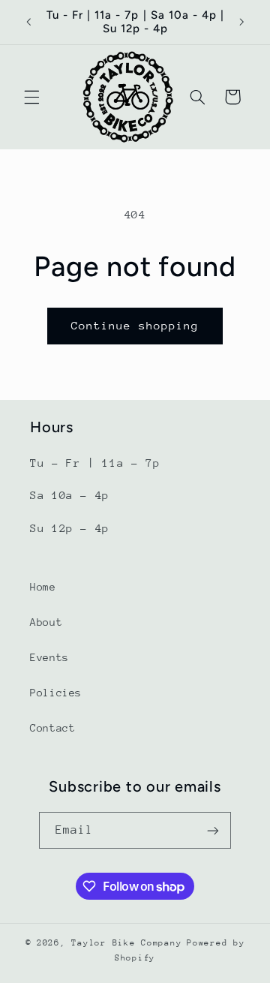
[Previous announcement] (28, 21)
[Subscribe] (213, 830)
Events (49, 657)
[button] (31, 97)
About (46, 622)
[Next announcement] (241, 21)
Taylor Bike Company (126, 943)
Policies (56, 693)
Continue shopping (135, 325)
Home (43, 587)
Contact (52, 728)
